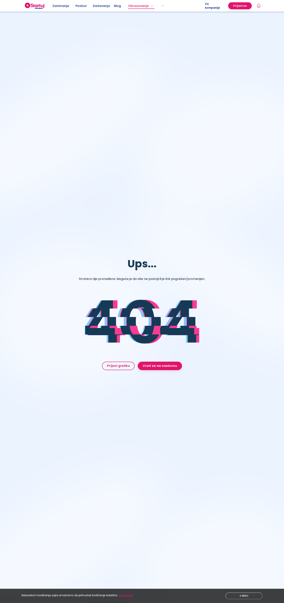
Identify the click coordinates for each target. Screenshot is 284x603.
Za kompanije (212, 6)
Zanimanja (60, 6)
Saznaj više (126, 595)
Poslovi (81, 6)
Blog (117, 6)
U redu (244, 595)
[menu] (128, 5)
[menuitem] (64, 6)
